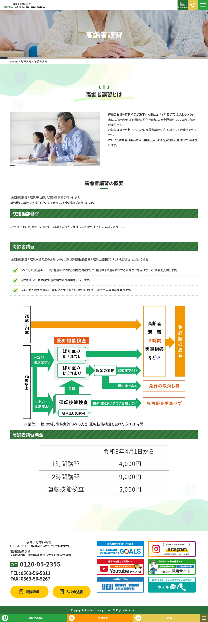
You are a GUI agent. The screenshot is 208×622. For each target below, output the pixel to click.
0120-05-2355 (40, 564)
